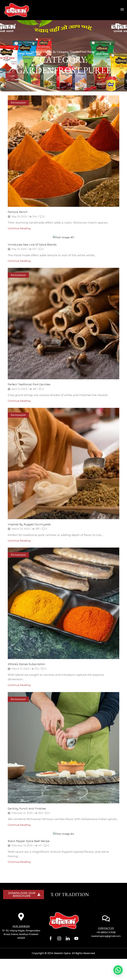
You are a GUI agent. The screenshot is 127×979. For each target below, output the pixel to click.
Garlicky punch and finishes (27, 808)
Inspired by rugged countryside (29, 524)
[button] (122, 9)
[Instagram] (59, 938)
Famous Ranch (18, 211)
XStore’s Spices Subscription (26, 664)
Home (35, 52)
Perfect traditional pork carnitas (29, 384)
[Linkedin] (68, 938)
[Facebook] (51, 938)
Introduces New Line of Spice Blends (32, 244)
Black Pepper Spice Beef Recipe (28, 841)
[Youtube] (76, 938)
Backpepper (18, 102)
